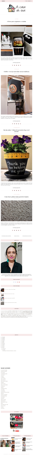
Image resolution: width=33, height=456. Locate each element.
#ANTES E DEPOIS (16, 194)
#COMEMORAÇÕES (16, 127)
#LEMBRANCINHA (16, 314)
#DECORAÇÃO (16, 69)
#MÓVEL (14, 315)
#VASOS (21, 317)
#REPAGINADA (22, 316)
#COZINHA (13, 312)
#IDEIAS (9, 314)
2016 (2, 339)
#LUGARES (22, 314)
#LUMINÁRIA (28, 314)
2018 (2, 341)
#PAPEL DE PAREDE (21, 315)
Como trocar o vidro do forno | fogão (10, 289)
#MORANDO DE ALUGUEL (6, 315)
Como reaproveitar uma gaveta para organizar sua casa (18, 443)
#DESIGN (12, 313)
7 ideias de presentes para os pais (9, 293)
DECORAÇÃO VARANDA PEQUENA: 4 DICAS (9, 350)
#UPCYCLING (15, 317)
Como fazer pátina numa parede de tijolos (16, 197)
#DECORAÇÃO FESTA (5, 313)
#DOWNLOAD (18, 313)
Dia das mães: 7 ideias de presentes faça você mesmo (16, 130)
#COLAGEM (19, 310)
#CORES (7, 312)
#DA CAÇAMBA (3, 378)
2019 (2, 342)
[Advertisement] (16, 326)
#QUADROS (3, 316)
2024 (2, 347)
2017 (2, 340)
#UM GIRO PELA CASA (8, 317)
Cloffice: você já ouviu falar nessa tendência (16, 71)
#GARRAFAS (4, 314)
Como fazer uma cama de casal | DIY (10, 298)
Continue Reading (16, 62)
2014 (2, 337)
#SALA (2, 317)
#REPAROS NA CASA (29, 316)
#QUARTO (9, 316)
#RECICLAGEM (15, 316)
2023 (2, 346)
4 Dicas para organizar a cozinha (16, 21)
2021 (2, 344)
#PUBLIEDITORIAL (29, 315)
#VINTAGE (25, 317)
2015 (2, 338)
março (4, 348)
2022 (2, 345)
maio (3, 349)
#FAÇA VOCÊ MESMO (26, 313)
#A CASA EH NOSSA (4, 370)
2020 (2, 343)
